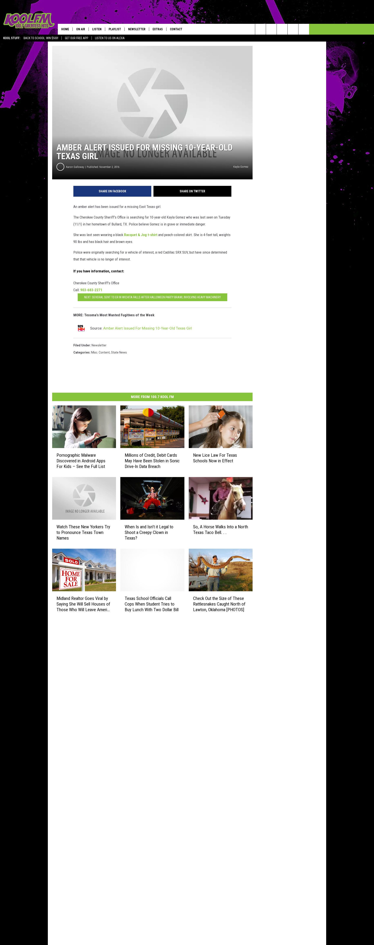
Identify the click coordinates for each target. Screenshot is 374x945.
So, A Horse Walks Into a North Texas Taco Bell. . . (220, 529)
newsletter (99, 345)
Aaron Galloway (75, 167)
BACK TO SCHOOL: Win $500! (41, 38)
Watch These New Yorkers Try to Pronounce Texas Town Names (83, 532)
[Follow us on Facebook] (282, 29)
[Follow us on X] (293, 29)
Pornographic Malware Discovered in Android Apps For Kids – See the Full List (80, 460)
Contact (176, 29)
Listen (97, 29)
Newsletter (136, 29)
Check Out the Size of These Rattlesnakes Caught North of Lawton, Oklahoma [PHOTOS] (219, 604)
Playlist (115, 29)
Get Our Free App (76, 38)
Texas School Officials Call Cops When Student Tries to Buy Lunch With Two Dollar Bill (152, 604)
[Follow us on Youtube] (303, 29)
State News (119, 352)
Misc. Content (100, 352)
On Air (80, 29)
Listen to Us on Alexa (110, 38)
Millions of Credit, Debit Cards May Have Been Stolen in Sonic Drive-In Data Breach (152, 460)
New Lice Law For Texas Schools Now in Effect (215, 457)
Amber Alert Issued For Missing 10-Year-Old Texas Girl (147, 328)
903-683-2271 (91, 290)
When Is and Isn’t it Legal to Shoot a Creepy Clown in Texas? (149, 532)
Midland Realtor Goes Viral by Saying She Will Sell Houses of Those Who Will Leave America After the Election (83, 604)
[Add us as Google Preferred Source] (271, 29)
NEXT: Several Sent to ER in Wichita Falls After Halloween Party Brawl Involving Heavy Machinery (152, 297)
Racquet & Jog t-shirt (141, 235)
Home (65, 29)
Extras (158, 29)
